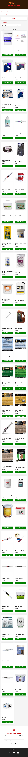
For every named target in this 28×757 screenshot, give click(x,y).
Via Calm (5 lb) (18, 689)
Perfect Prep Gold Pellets (19, 411)
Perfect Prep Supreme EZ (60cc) (20, 439)
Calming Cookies (19, 50)
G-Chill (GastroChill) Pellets (6, 216)
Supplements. (8, 14)
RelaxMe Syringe (6, 550)
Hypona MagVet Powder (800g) (7, 272)
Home (2, 14)
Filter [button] (14, 18)
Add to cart (21, 54)
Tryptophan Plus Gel (6, 689)
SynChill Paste (5, 606)
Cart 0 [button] (4, 11)
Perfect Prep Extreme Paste (20, 383)
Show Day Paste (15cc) (20, 550)
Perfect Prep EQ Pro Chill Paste (19, 355)
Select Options (7, 54)
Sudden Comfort (19, 578)
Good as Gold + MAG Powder (19, 216)
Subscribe (14, 743)
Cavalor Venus (18, 105)
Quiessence (4, 522)
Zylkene (4, 717)
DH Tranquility (18, 161)
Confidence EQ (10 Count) (6, 161)
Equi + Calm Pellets (19, 189)
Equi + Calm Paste (6, 189)
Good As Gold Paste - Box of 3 (7, 244)
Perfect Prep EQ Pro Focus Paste (6, 383)
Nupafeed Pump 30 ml (7, 328)
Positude (17, 495)
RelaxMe (17, 522)
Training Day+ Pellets (20, 467)
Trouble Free (18, 662)
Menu (25, 11)
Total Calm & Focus (19, 634)
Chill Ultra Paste (18, 133)
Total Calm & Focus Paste (6, 661)
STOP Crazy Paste (6, 578)
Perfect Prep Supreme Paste (7, 467)
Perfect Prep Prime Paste (6, 439)
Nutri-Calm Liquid (19, 328)
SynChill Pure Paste (6, 634)
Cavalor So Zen (18, 77)
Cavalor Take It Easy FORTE (6, 105)
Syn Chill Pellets (18, 606)
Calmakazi (4, 50)
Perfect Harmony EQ (6, 356)
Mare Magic (17, 272)
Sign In (10, 11)
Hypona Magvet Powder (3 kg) (20, 244)
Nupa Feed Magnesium (20, 300)
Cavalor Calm (5, 77)
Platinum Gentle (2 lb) (7, 495)
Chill (3, 133)
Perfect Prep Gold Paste (6, 411)
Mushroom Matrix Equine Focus (6, 300)
